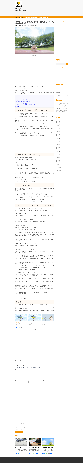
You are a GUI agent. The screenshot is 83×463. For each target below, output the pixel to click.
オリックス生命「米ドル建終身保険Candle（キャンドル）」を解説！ (61, 106)
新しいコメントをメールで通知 (20, 427)
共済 (56, 89)
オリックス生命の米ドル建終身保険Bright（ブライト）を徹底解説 (61, 111)
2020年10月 (58, 150)
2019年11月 (57, 164)
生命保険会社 (58, 95)
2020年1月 (57, 161)
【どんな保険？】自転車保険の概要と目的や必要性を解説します (21, 447)
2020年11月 (57, 148)
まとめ (17, 106)
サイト (43, 380)
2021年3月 (57, 144)
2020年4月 (57, 157)
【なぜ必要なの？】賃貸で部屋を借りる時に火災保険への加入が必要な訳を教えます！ (48, 447)
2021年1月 (57, 147)
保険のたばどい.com (20, 9)
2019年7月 (57, 170)
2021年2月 (57, 145)
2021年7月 (57, 141)
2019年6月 (57, 171)
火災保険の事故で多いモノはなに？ (24, 101)
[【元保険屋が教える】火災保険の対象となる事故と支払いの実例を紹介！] (21, 317)
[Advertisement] (34, 63)
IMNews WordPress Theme (64, 460)
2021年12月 (58, 135)
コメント (17, 369)
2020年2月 (57, 160)
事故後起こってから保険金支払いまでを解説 (26, 104)
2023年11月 (57, 125)
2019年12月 (58, 163)
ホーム (16, 17)
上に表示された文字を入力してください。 (21, 423)
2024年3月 (57, 122)
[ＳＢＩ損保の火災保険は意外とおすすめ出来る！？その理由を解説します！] (48, 317)
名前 (16, 380)
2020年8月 (57, 151)
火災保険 (22, 17)
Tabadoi (17, 25)
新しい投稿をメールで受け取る (20, 429)
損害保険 (19, 17)
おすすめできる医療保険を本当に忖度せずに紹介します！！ (62, 109)
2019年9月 (57, 167)
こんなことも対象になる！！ (22, 103)
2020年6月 (57, 154)
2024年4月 (57, 121)
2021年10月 (58, 137)
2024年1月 (57, 124)
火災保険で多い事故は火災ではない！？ (25, 100)
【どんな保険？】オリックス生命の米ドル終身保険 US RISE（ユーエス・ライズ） (62, 114)
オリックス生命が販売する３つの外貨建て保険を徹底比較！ (62, 104)
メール (29, 380)
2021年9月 (57, 138)
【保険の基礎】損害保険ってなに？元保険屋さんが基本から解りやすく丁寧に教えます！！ (35, 447)
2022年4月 (57, 134)
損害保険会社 (58, 92)
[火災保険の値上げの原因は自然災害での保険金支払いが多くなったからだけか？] (34, 317)
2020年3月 (57, 158)
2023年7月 (57, 128)
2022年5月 (57, 132)
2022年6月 (57, 131)
